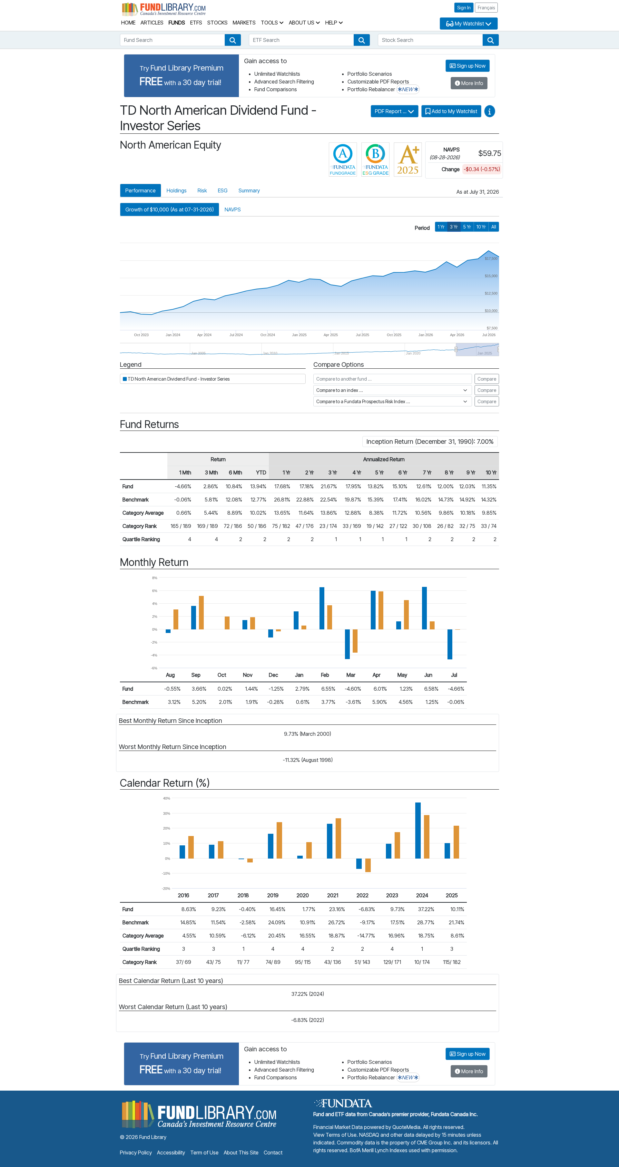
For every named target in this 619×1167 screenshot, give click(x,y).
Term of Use (204, 1152)
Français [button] (486, 7)
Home (128, 22)
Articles (152, 22)
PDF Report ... (391, 111)
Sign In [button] (464, 7)
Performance (140, 190)
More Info (471, 83)
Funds (177, 22)
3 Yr (454, 226)
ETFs (196, 22)
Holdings (177, 190)
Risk (202, 190)
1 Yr (441, 226)
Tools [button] (270, 22)
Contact (273, 1152)
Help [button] (332, 22)
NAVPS (233, 209)
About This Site (241, 1152)
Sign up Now (471, 66)
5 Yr (467, 226)
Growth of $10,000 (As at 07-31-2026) (169, 209)
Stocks (217, 22)
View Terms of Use (335, 1135)
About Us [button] (302, 22)
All (493, 226)
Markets (244, 22)
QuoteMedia (406, 1127)
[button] (233, 40)
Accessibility (171, 1152)
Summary (249, 190)
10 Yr (481, 226)
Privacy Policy (136, 1152)
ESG (223, 190)
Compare (486, 379)
